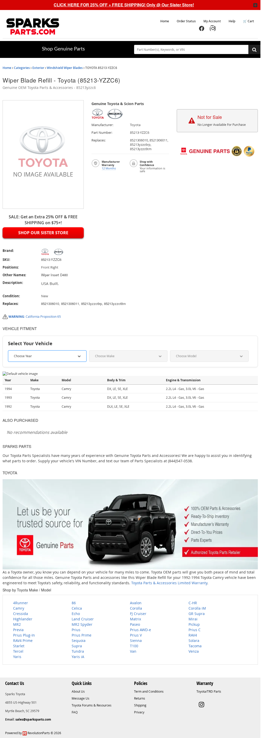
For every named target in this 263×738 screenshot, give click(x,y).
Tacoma (195, 645)
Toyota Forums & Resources (91, 705)
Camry (18, 608)
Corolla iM (197, 608)
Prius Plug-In (24, 635)
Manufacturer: (102, 125)
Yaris (17, 656)
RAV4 (193, 635)
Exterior (38, 68)
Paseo (135, 624)
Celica (77, 608)
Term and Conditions (149, 691)
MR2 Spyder (82, 624)
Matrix (135, 619)
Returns (139, 698)
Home (164, 21)
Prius (76, 629)
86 (74, 602)
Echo (76, 613)
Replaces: (98, 140)
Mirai (193, 619)
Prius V (136, 635)
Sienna (136, 640)
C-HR (193, 602)
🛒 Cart (248, 21)
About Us (78, 691)
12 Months (109, 168)
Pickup (194, 624)
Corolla (136, 608)
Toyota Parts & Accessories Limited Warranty (169, 582)
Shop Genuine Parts (63, 49)
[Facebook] (202, 28)
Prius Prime (81, 635)
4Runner (20, 602)
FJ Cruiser (138, 613)
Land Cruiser (83, 619)
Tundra (78, 651)
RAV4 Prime (23, 640)
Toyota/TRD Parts (208, 691)
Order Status (186, 21)
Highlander (22, 619)
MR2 (17, 624)
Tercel (18, 651)
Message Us (80, 698)
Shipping (140, 705)
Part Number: (101, 132)
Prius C (195, 629)
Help (232, 21)
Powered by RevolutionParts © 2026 (33, 733)
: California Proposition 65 (34, 316)
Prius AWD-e (140, 629)
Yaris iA (78, 656)
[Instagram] (213, 28)
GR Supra (197, 613)
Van (133, 651)
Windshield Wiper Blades (65, 68)
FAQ (75, 712)
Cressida (20, 613)
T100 (134, 645)
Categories (22, 68)
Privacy (139, 712)
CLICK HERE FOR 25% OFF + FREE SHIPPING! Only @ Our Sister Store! (124, 5)
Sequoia (79, 640)
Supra (77, 645)
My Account (212, 21)
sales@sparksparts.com (33, 719)
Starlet (18, 645)
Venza (194, 651)
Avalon (136, 602)
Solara (194, 640)
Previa (18, 629)
